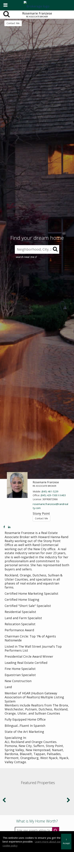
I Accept (66, 841)
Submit (55, 830)
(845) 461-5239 (49, 491)
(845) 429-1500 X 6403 (53, 495)
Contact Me (13, 23)
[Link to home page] (37, 5)
